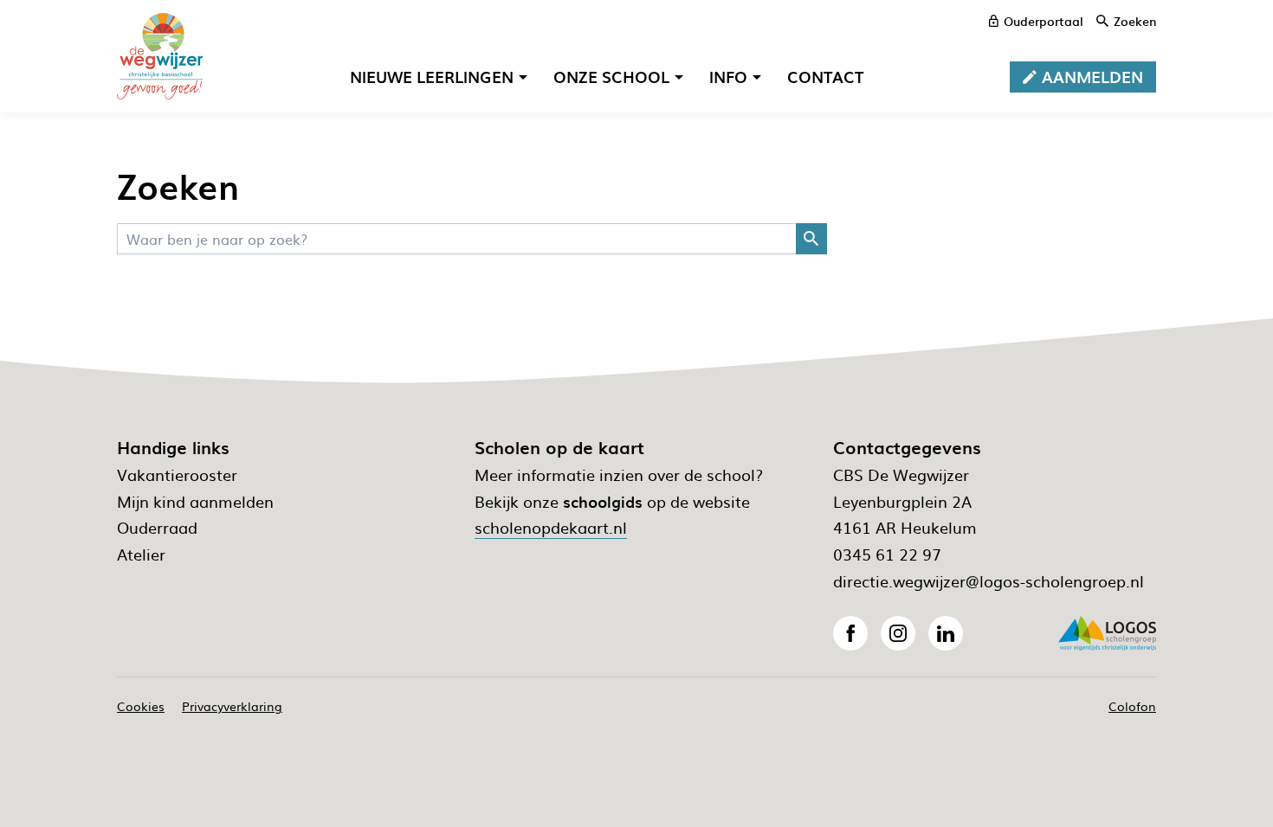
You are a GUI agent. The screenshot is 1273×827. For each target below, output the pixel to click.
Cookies (141, 706)
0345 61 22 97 (887, 554)
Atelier (141, 554)
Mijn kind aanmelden (195, 501)
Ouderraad (157, 527)
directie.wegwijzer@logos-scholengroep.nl (988, 581)
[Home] (160, 56)
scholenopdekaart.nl (551, 527)
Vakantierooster (177, 474)
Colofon (1132, 706)
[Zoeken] (811, 238)
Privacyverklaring (232, 706)
